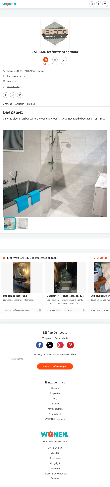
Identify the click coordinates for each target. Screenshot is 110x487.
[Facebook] (39, 345)
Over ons (7, 104)
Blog (55, 398)
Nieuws (55, 388)
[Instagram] (60, 345)
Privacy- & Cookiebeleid (55, 473)
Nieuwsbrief (55, 414)
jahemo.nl (11, 81)
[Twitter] (49, 345)
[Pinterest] (70, 345)
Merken (31, 104)
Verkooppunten (55, 409)
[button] (10, 173)
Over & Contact (55, 447)
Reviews (55, 403)
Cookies (55, 478)
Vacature (55, 453)
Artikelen (19, 104)
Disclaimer (55, 468)
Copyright (55, 463)
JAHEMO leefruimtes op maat (17, 310)
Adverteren (55, 458)
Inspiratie (55, 393)
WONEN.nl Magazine (55, 419)
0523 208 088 (13, 86)
